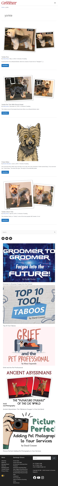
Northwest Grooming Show (19, 467)
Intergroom (16, 476)
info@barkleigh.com (41, 467)
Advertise (4, 460)
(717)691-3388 (38, 463)
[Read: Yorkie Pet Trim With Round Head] (29, 88)
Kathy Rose (6, 58)
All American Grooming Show (20, 464)
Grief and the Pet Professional (13, 367)
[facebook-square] (3, 238)
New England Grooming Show (20, 469)
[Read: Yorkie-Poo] (29, 39)
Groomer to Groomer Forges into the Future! (17, 284)
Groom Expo (16, 460)
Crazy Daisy (5, 162)
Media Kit (4, 462)
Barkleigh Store (5, 467)
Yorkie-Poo (5, 57)
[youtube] (7, 238)
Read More (5, 66)
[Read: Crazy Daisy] (29, 140)
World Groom (16, 482)
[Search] (54, 458)
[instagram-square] (11, 238)
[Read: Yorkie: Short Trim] (29, 195)
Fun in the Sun (16, 477)
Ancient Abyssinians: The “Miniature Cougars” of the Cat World (23, 409)
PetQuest (15, 465)
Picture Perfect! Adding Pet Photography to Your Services (22, 451)
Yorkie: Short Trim (7, 212)
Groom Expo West (17, 462)
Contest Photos (5, 469)
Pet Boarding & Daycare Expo (20, 471)
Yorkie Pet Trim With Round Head (12, 104)
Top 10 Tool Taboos (9, 326)
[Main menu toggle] (55, 2)
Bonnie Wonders (7, 163)
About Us (4, 465)
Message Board (5, 464)
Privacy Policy (5, 471)
